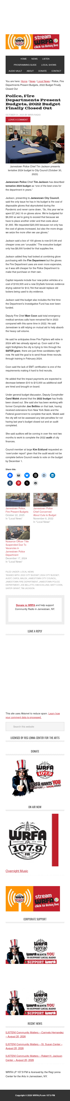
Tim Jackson (27, 588)
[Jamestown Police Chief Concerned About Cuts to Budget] (45, 500)
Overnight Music (17, 870)
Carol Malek (20, 578)
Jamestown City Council (42, 578)
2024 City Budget (49, 575)
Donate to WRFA (25, 605)
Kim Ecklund (42, 584)
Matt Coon (56, 584)
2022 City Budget (30, 575)
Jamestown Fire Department (22, 581)
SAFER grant (13, 588)
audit (9, 578)
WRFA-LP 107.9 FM (35, 16)
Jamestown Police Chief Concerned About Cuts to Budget (44, 512)
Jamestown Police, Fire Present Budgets (17, 510)
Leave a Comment (18, 119)
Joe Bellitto (27, 584)
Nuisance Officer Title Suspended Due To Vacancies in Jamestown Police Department (17, 548)
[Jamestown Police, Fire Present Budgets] (18, 500)
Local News (27, 571)
